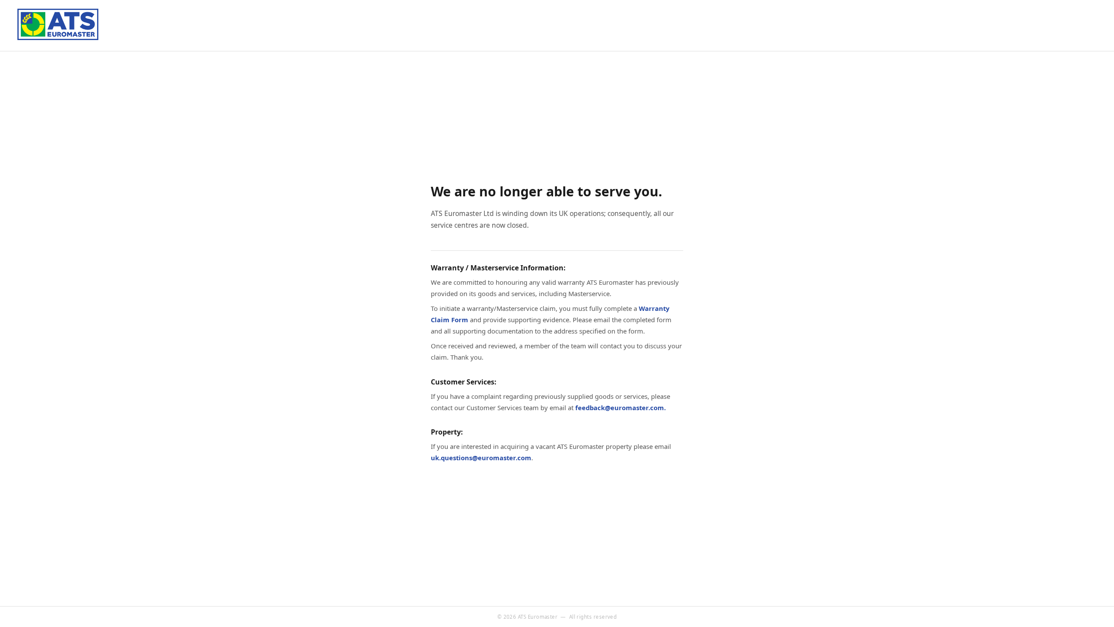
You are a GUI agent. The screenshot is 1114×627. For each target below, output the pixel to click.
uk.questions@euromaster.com (481, 457)
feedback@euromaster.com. (620, 407)
